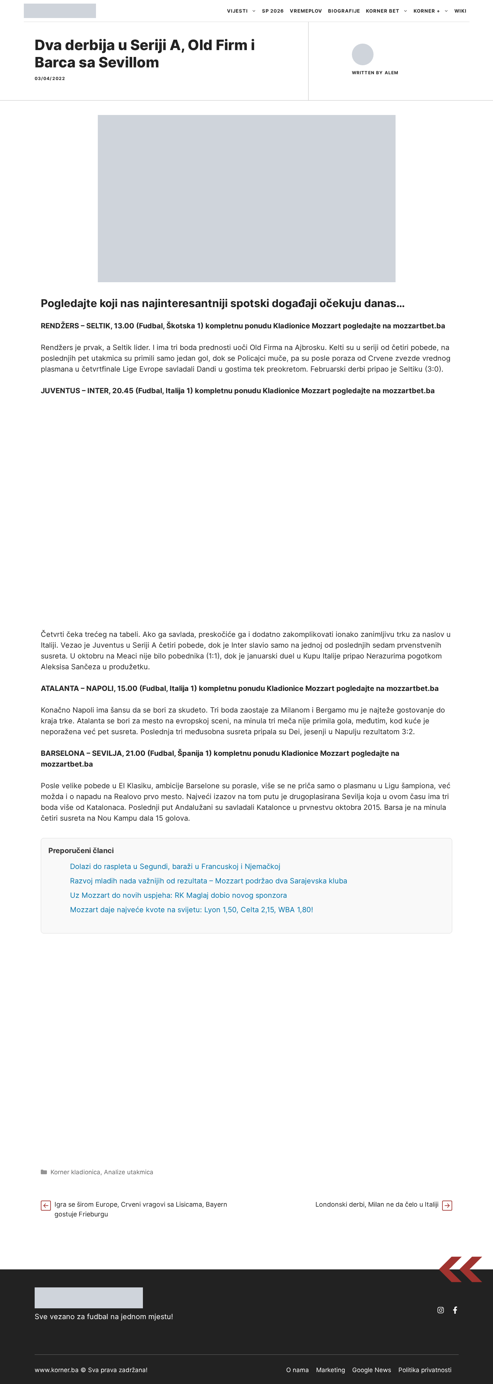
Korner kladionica (75, 1172)
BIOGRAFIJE (344, 11)
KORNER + (427, 11)
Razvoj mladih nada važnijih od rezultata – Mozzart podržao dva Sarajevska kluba (208, 881)
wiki (460, 11)
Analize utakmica (128, 1172)
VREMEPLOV (306, 11)
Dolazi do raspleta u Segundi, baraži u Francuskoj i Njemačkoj (175, 866)
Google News (371, 1370)
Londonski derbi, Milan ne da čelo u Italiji (377, 1204)
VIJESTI (237, 11)
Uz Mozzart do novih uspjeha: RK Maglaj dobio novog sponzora (178, 895)
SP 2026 (273, 11)
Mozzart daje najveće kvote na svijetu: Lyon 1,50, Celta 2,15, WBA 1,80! (191, 909)
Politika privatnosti (424, 1370)
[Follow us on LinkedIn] (455, 1310)
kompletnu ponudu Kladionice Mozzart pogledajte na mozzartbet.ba (325, 325)
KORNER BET (383, 11)
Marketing (330, 1370)
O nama (297, 1370)
